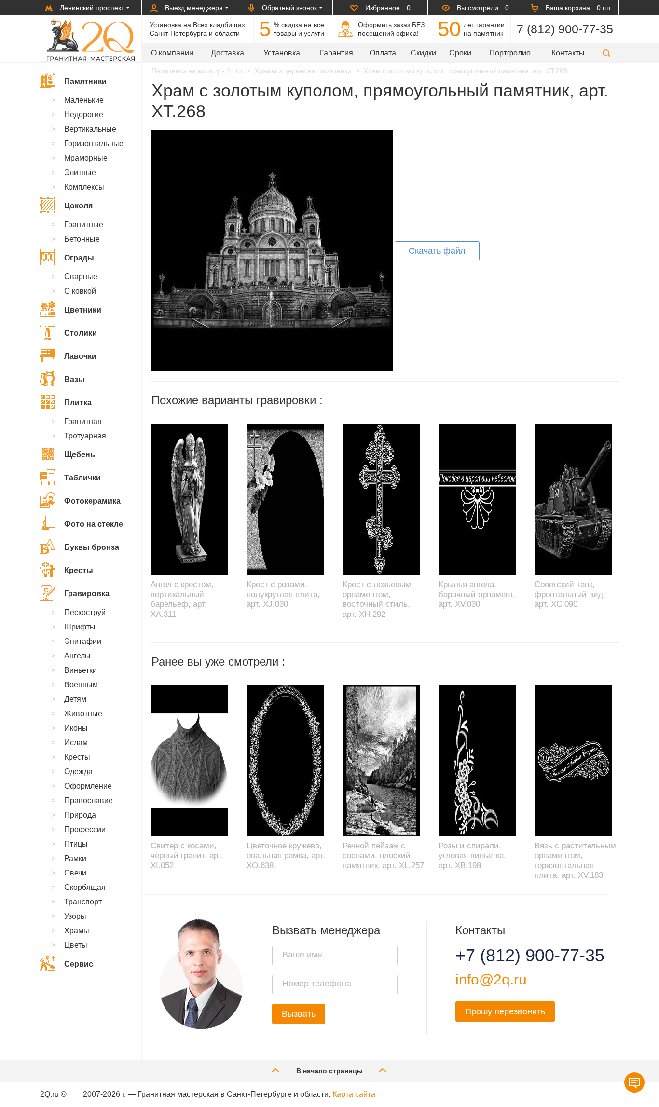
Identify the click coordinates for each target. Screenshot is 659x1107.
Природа (80, 815)
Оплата (383, 53)
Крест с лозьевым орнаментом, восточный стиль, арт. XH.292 (377, 599)
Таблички (82, 478)
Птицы (76, 844)
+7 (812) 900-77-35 (518, 955)
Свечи (75, 873)
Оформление (88, 786)
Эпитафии (82, 641)
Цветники (82, 310)
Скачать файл (437, 251)
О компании (172, 53)
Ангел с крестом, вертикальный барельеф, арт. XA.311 (182, 599)
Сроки (460, 53)
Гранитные (83, 224)
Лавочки (80, 356)
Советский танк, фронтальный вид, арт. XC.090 (570, 594)
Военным (81, 685)
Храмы (76, 931)
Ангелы (77, 656)
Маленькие (84, 100)
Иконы (76, 728)
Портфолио (510, 53)
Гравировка (87, 593)
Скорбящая (85, 887)
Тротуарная (85, 436)
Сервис (78, 964)
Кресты (78, 570)
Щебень (79, 455)
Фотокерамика (92, 501)
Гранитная (83, 421)
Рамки (75, 858)
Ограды (79, 258)
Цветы (75, 945)
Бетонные (82, 239)
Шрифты (80, 627)
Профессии (85, 829)
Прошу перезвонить (505, 1011)
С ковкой (80, 291)
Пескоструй (85, 612)
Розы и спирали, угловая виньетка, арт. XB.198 (472, 855)
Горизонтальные (94, 143)
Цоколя (78, 206)
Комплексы (84, 187)
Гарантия (336, 53)
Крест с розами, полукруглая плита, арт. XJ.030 (283, 594)
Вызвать (299, 1014)
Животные (83, 714)
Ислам (76, 742)
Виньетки (80, 670)
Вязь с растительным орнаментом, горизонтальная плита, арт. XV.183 (575, 860)
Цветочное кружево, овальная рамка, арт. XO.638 (286, 855)
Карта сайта (353, 1094)
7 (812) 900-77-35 (565, 29)
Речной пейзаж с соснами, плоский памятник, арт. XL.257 (383, 855)
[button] (606, 52)
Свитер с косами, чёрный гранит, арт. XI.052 (187, 855)
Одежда (78, 771)
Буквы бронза (91, 547)
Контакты (568, 53)
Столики (80, 333)
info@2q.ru (491, 979)
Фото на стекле (93, 524)
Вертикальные (90, 129)
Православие (88, 800)
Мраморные (86, 158)
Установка (281, 53)
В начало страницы (329, 1071)
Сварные (80, 277)
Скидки (423, 53)
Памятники (85, 81)
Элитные (80, 172)
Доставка (227, 53)
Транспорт (83, 902)
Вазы (74, 379)
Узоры (75, 916)
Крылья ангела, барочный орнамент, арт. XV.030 (477, 594)
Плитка (78, 402)
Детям (75, 699)
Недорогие (83, 114)
